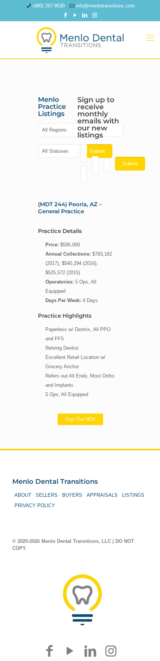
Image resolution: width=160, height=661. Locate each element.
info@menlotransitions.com (105, 6)
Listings (133, 495)
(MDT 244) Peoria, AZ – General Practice (70, 208)
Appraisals (102, 495)
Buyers (72, 495)
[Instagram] (95, 15)
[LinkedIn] (85, 15)
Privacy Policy (35, 505)
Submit (130, 163)
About (23, 495)
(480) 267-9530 (49, 6)
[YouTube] (75, 15)
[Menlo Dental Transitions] (80, 38)
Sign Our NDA (80, 419)
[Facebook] (66, 15)
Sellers (47, 495)
